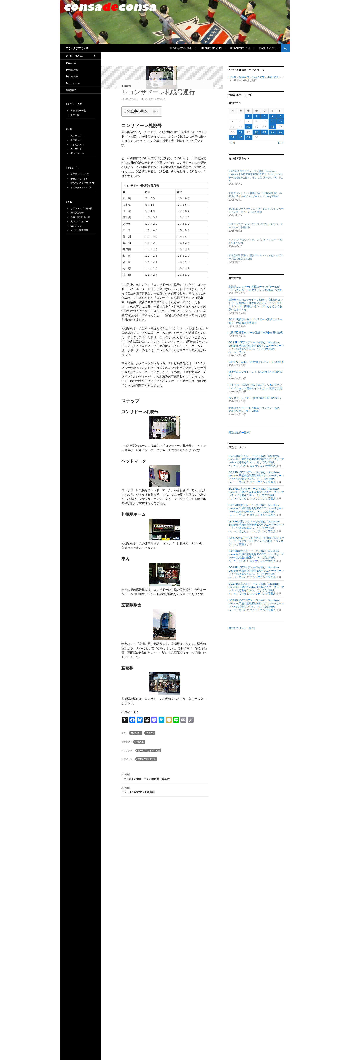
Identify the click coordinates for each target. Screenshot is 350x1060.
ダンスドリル (77, 153)
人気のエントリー (79, 221)
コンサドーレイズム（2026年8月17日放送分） (255, 398)
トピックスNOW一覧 (81, 187)
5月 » (280, 142)
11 (272, 121)
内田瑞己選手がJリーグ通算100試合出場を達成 (256, 332)
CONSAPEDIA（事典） (182, 48)
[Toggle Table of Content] (153, 111)
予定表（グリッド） (80, 174)
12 (280, 121)
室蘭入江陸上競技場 (147, 759)
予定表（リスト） (79, 178)
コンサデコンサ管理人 (155, 99)
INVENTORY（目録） (242, 48)
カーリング (76, 149)
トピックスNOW (75, 56)
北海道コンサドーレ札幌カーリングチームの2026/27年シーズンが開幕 (254, 409)
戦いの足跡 (73, 76)
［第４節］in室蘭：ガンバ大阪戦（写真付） (146, 776)
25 (272, 132)
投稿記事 (244, 77)
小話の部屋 (258, 77)
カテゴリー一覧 (78, 110)
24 (264, 132)
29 (248, 137)
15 (248, 126)
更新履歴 (72, 90)
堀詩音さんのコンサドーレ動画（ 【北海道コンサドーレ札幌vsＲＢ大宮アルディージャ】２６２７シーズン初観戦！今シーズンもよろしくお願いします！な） (256, 304)
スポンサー (136, 733)
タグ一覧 (75, 115)
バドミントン (77, 144)
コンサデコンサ (77, 48)
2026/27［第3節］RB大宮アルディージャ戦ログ (256, 361)
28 (240, 137)
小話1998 (126, 85)
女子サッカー (77, 140)
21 (240, 132)
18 (272, 126)
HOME (232, 77)
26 (280, 132)
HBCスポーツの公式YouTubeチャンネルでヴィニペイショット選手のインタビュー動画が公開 (255, 386)
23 (256, 132)
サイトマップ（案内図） (83, 208)
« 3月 (232, 142)
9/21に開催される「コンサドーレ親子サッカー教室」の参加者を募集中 (255, 321)
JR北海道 (139, 741)
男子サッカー (77, 135)
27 (232, 137)
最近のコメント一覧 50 (242, 627)
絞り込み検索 (77, 212)
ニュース (72, 63)
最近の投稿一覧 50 (239, 432)
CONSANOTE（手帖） (213, 48)
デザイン (150, 733)
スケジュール (74, 83)
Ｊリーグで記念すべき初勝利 (138, 789)
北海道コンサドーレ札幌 (149, 750)
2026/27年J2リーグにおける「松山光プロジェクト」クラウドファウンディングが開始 (256, 539)
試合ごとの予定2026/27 (82, 183)
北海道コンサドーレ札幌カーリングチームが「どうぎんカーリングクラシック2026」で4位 (255, 288)
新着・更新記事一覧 (80, 217)
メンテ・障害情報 (79, 230)
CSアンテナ (76, 225)
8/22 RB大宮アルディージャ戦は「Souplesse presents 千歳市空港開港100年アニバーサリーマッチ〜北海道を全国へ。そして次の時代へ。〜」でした (256, 347)
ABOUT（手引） (268, 48)
